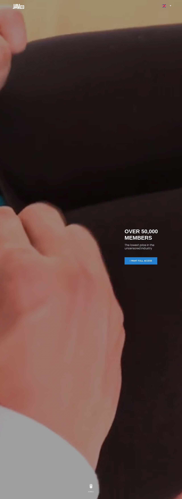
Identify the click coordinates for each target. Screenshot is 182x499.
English (164, 6)
